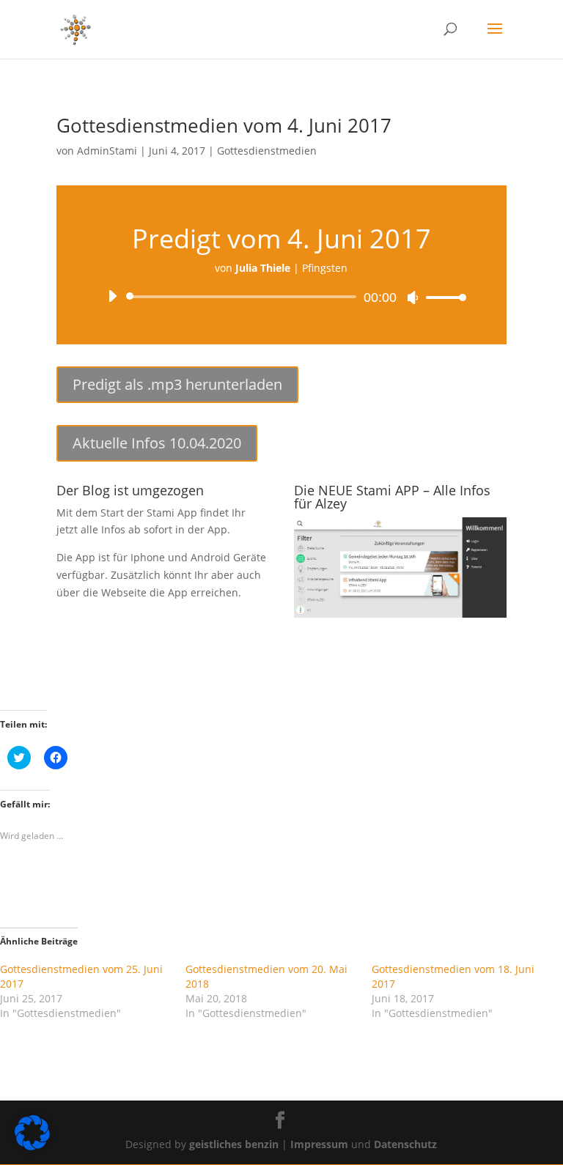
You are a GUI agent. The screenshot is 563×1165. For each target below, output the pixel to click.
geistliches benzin (234, 1144)
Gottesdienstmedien (267, 151)
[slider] (442, 297)
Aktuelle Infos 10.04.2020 (157, 443)
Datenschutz (405, 1144)
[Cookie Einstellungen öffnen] (32, 1146)
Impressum (320, 1144)
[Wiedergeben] (112, 296)
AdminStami (107, 151)
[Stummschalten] (412, 297)
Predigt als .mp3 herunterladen (177, 384)
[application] (281, 296)
